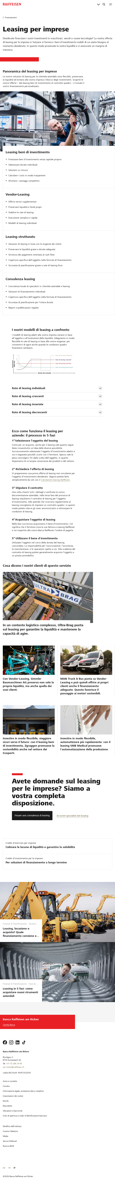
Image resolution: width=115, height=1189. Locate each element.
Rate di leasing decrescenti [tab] (29, 412)
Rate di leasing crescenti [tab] (28, 396)
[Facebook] (5, 1042)
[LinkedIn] (17, 1042)
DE (4, 1168)
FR (9, 1168)
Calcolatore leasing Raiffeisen (55, 479)
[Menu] (110, 4)
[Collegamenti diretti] (98, 4)
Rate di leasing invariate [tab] (27, 404)
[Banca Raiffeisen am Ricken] (12, 4)
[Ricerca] (103, 4)
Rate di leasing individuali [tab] (28, 388)
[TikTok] (24, 1042)
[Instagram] (11, 1042)
